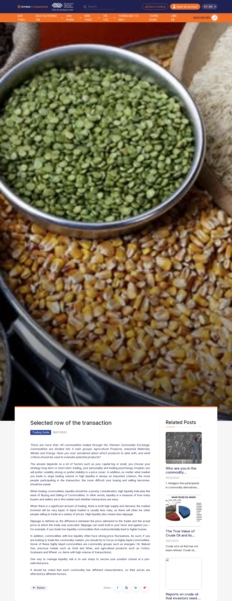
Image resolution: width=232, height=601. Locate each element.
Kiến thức (88, 17)
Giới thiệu (21, 17)
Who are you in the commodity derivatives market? (181, 470)
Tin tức (106, 17)
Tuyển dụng (153, 17)
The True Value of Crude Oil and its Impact (180, 533)
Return (40, 587)
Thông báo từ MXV (128, 17)
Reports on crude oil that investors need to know (183, 596)
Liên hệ (173, 17)
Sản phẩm (70, 17)
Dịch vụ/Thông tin (46, 17)
